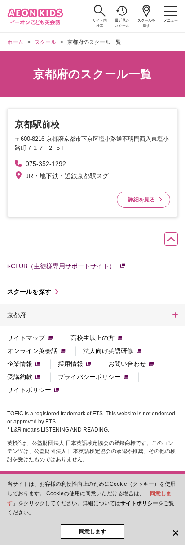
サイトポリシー (139, 503)
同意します (92, 531)
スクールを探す (146, 23)
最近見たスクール (122, 23)
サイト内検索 (99, 23)
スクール (45, 42)
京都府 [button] (16, 314)
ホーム (15, 42)
